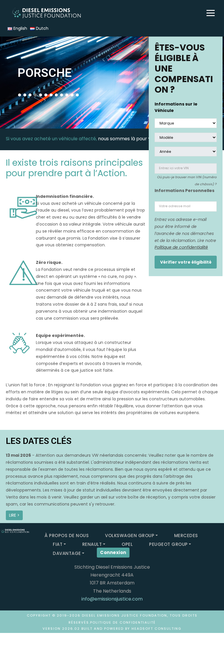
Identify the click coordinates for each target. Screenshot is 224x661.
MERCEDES (186, 535)
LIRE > (14, 515)
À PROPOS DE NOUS (67, 535)
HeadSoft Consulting (156, 628)
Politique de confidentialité (181, 247)
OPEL (127, 544)
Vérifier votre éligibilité (185, 262)
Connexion (113, 552)
